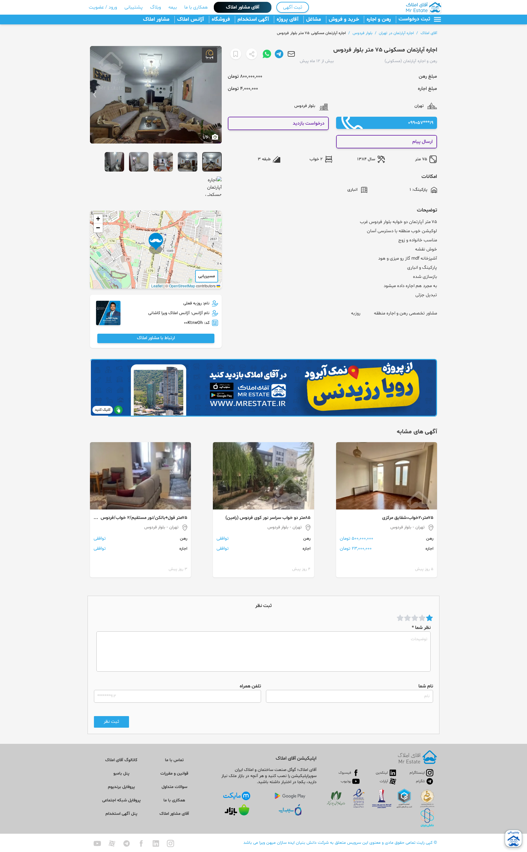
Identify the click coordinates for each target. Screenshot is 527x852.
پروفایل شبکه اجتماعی (121, 800)
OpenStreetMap (182, 285)
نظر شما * (421, 627)
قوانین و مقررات (174, 773)
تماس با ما (174, 760)
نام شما (425, 686)
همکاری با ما (196, 7)
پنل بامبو (121, 773)
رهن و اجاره (379, 19)
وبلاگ (155, 7)
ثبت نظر (111, 722)
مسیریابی (206, 276)
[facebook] (141, 843)
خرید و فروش (344, 19)
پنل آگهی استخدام (121, 814)
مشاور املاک (156, 19)
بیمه (172, 7)
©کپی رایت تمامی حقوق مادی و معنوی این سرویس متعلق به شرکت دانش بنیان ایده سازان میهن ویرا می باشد (340, 843)
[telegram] (126, 843)
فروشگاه (221, 19)
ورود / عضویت (103, 7)
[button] (156, 243)
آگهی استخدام (253, 19)
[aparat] (112, 843)
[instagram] (170, 843)
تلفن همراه (250, 686)
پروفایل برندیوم (121, 787)
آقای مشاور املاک (242, 7)
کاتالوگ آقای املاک (121, 760)
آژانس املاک (190, 19)
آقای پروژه (288, 19)
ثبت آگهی (292, 7)
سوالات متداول (174, 787)
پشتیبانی (133, 7)
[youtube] (97, 843)
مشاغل (313, 19)
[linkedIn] (156, 843)
